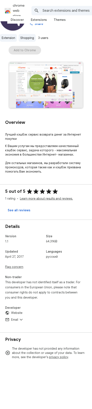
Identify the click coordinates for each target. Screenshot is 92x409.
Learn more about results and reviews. (46, 198)
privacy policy (58, 357)
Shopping (27, 38)
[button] (46, 85)
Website (16, 313)
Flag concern (14, 267)
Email (14, 320)
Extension (8, 38)
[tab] (17, 20)
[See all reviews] (19, 210)
